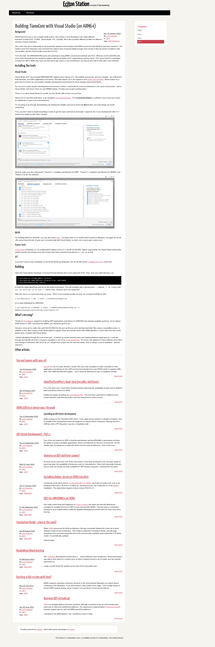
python (72, 629)
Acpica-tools (20, 250)
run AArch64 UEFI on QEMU (80, 483)
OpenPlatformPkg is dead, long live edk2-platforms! (71, 382)
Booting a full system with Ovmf (33, 577)
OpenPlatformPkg (76, 395)
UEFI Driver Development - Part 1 (33, 434)
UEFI (108, 38)
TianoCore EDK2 (112, 607)
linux (139, 34)
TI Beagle (51, 557)
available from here (95, 262)
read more (118, 376)
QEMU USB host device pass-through (35, 407)
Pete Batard (28, 321)
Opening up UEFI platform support (62, 455)
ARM (26, 493)
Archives (30, 13)
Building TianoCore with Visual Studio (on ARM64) (55, 26)
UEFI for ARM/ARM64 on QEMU (59, 498)
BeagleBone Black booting (30, 550)
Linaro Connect (82, 504)
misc (139, 38)
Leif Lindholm (111, 36)
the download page (63, 98)
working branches (73, 340)
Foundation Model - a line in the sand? (36, 522)
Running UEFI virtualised (57, 598)
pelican (39, 629)
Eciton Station (86, 5)
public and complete (96, 79)
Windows (116, 41)
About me (16, 13)
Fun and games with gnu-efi (31, 360)
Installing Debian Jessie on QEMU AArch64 (66, 477)
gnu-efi (46, 367)
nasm (58, 238)
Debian (116, 485)
